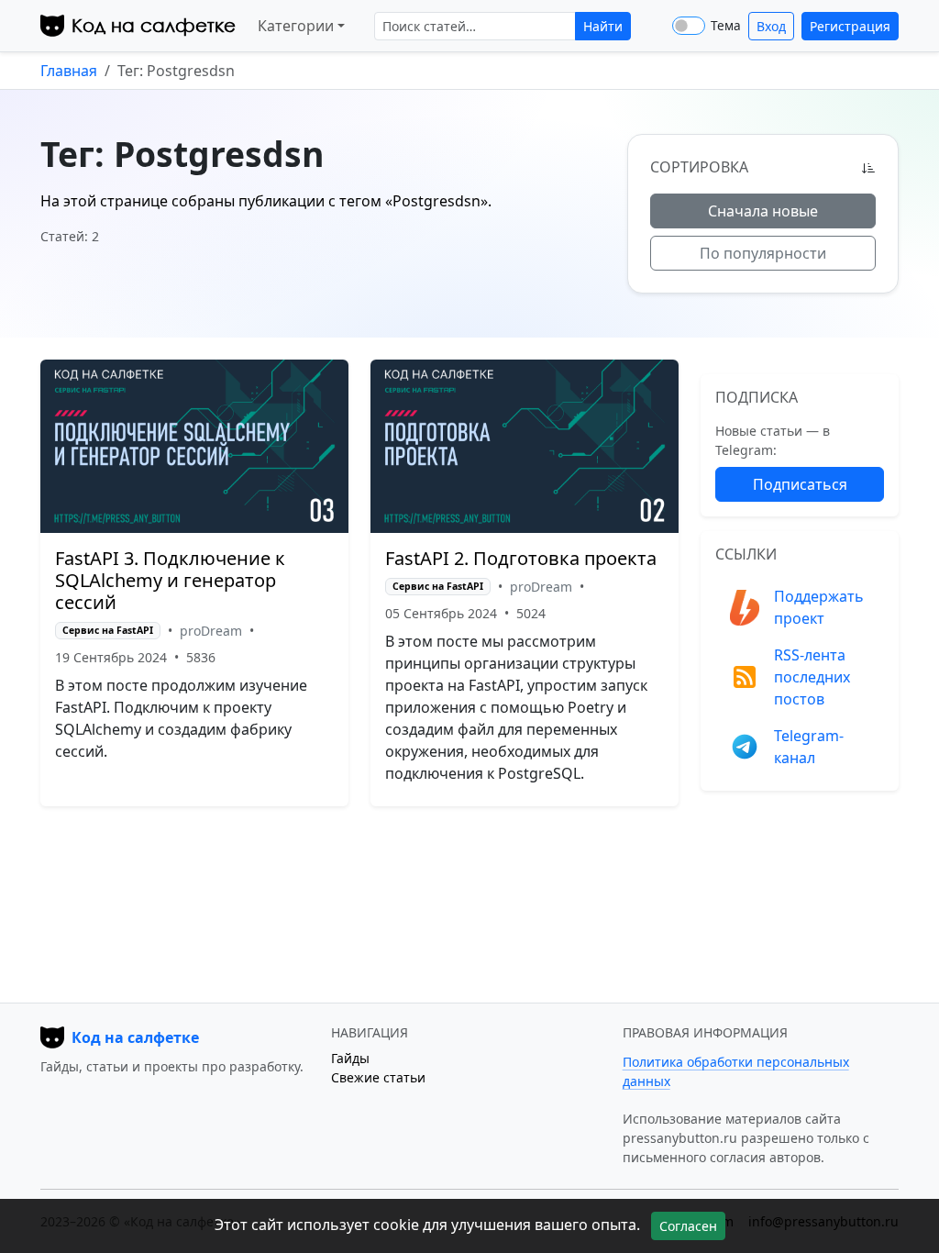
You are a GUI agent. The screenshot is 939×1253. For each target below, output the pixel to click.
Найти (603, 26)
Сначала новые (763, 211)
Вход (771, 26)
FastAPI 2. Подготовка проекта (521, 558)
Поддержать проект (819, 607)
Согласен (688, 1226)
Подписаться (800, 484)
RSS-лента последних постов (812, 677)
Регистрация (850, 26)
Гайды (350, 1058)
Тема (726, 25)
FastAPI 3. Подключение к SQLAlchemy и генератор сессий (170, 580)
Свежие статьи (378, 1077)
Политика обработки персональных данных (736, 1071)
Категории (296, 26)
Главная (68, 71)
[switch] (688, 26)
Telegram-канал (809, 747)
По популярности (763, 253)
